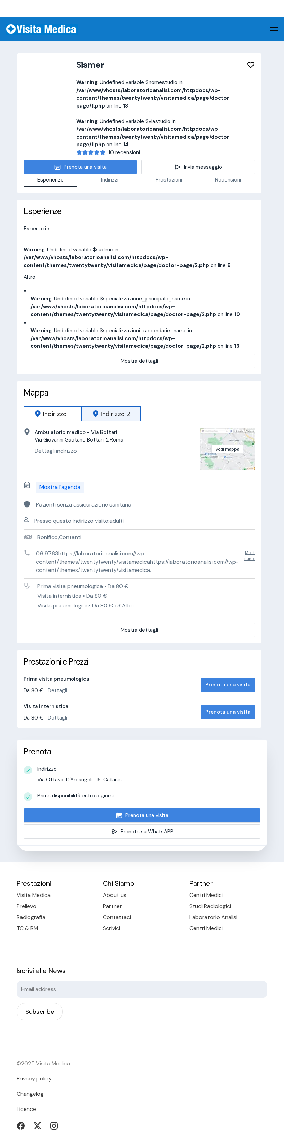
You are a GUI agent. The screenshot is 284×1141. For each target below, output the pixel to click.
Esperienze (50, 179)
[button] (274, 29)
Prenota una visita (227, 684)
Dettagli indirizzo (56, 450)
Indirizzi (109, 179)
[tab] (52, 413)
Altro (29, 276)
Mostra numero (251, 556)
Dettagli (57, 690)
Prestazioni (169, 179)
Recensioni (228, 179)
